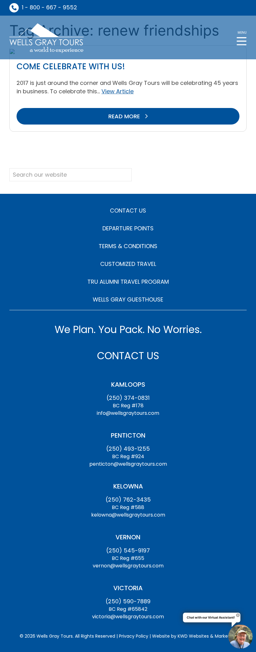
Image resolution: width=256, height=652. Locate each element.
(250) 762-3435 (128, 499)
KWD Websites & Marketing (207, 636)
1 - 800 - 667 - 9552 (49, 7)
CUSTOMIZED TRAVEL (128, 264)
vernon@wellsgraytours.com (128, 565)
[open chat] (240, 636)
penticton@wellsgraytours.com (128, 464)
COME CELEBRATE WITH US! (71, 66)
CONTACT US (128, 210)
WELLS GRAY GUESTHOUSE (128, 299)
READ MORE (124, 116)
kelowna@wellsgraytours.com (128, 514)
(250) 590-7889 (128, 601)
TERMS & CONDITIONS (128, 246)
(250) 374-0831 (128, 398)
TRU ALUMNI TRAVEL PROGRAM (128, 282)
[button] (242, 37)
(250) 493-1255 (128, 449)
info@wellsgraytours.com (128, 413)
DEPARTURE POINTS (128, 228)
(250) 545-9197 (128, 550)
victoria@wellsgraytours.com (128, 616)
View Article (117, 91)
